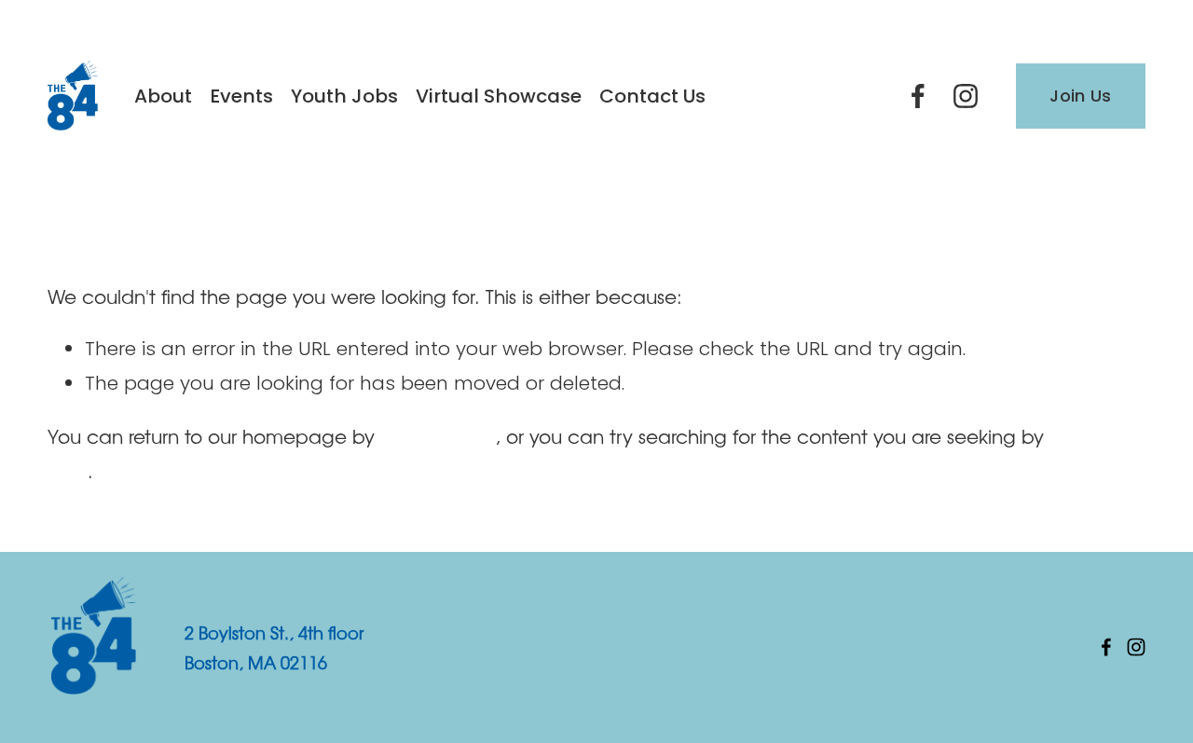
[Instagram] (965, 96)
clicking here (437, 435)
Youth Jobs (344, 96)
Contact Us (652, 96)
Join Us (1080, 95)
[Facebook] (918, 96)
